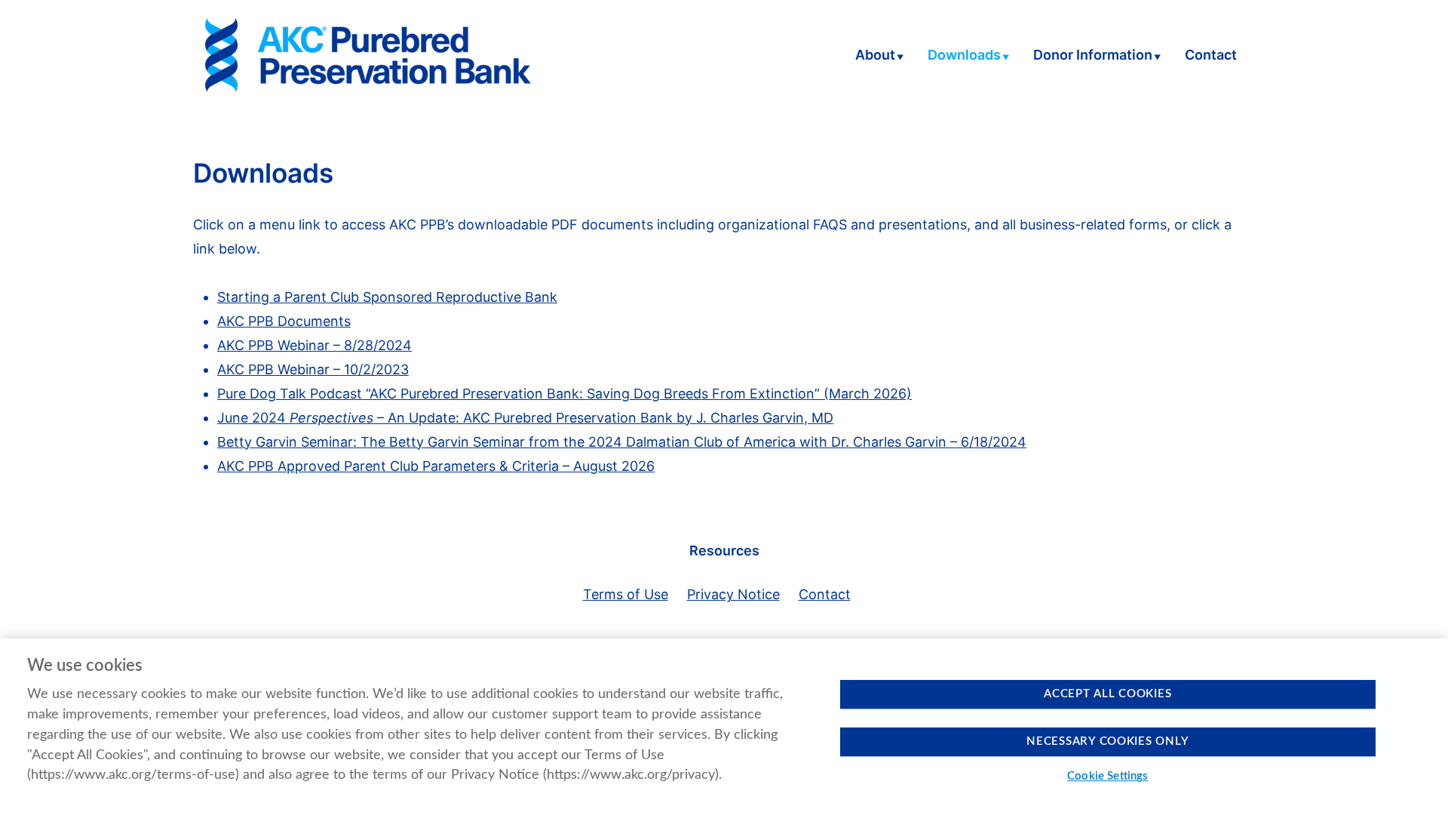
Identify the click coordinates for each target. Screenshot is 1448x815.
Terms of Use (625, 594)
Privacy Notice (733, 594)
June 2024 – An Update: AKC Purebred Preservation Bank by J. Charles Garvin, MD (525, 418)
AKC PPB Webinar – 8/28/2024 (314, 345)
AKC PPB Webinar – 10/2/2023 (313, 369)
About (875, 56)
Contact (1211, 56)
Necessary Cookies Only (1107, 741)
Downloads (964, 56)
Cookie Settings (1107, 777)
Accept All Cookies (1107, 694)
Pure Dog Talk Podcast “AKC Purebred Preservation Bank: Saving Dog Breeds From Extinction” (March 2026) (564, 393)
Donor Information (1092, 56)
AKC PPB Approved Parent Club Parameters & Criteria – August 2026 (436, 466)
